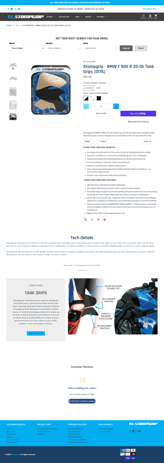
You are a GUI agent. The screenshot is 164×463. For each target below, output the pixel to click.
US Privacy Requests (77, 440)
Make (12, 43)
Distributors (12, 442)
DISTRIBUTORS (149, 8)
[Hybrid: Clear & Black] (86, 98)
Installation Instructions (47, 429)
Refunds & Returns (76, 429)
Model (49, 43)
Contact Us (11, 434)
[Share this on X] (85, 219)
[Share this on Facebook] (92, 219)
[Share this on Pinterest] (98, 219)
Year (85, 43)
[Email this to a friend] (104, 219)
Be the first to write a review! (82, 401)
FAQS (9, 437)
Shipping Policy (74, 431)
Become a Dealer (106, 429)
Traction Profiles (44, 431)
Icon (98, 88)
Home (9, 25)
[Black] (98, 98)
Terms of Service (75, 437)
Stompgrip (15, 454)
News (9, 429)
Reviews (40, 434)
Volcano (88, 88)
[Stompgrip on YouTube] (19, 9)
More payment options (138, 121)
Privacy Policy (74, 434)
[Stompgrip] (26, 16)
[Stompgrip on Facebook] (8, 9)
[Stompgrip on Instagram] (12, 9)
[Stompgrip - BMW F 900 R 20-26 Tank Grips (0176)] (51, 90)
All (17, 25)
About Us (10, 431)
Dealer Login (104, 431)
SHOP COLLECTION (36, 333)
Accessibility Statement (78, 442)
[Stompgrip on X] (15, 9)
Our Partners (12, 440)
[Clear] (92, 98)
